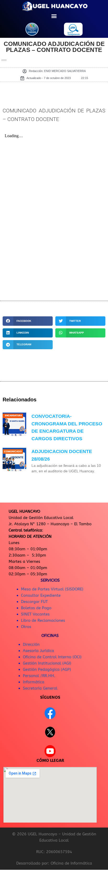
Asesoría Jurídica (38, 650)
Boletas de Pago (36, 608)
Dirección (31, 644)
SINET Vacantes (35, 614)
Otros (26, 626)
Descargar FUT (34, 601)
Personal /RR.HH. (39, 675)
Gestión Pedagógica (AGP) (47, 669)
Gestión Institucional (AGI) (47, 663)
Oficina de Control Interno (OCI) (52, 657)
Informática (33, 682)
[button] (54, 15)
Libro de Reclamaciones (43, 620)
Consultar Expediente (41, 595)
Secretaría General (40, 688)
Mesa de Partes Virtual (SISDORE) (52, 589)
